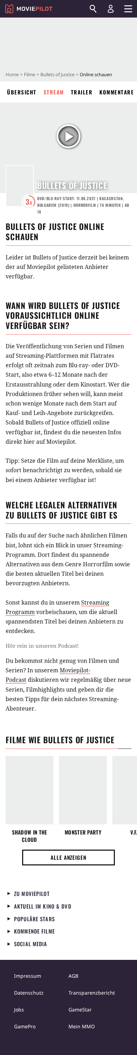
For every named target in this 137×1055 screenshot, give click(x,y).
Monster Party (83, 832)
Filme (29, 74)
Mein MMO (81, 1026)
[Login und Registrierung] (110, 9)
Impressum (27, 975)
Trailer (82, 92)
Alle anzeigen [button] (68, 857)
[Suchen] (93, 9)
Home (12, 74)
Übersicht (22, 92)
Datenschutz (29, 992)
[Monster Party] (83, 790)
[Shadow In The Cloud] (29, 790)
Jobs (19, 1009)
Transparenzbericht (91, 992)
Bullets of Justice (57, 74)
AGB (73, 975)
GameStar (80, 1009)
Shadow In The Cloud (29, 836)
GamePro (24, 1026)
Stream (54, 92)
